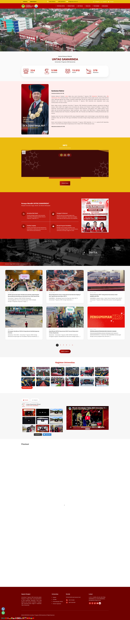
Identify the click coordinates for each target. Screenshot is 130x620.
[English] (8, 618)
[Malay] (22, 618)
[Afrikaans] (2, 618)
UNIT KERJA (80, 6)
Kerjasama (105, 6)
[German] (10, 618)
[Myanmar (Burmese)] (24, 618)
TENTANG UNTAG (61, 6)
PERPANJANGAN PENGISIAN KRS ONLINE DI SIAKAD (103, 331)
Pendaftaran (65, 183)
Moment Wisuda (27, 387)
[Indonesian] (14, 618)
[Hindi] (12, 618)
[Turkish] (29, 618)
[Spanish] (28, 618)
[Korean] (20, 618)
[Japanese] (18, 618)
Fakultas (88, 6)
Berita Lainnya (65, 351)
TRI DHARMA (96, 6)
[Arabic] (4, 618)
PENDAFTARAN (70, 6)
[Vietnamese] (33, 618)
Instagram (35, 400)
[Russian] (26, 618)
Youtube (26, 400)
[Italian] (16, 618)
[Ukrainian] (31, 618)
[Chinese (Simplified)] (6, 618)
